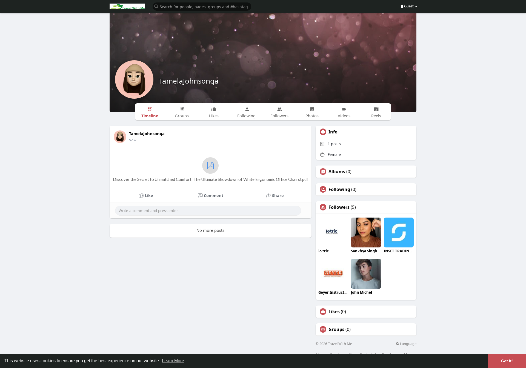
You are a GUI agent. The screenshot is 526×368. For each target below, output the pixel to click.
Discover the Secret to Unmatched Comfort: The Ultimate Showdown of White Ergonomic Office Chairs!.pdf (210, 179)
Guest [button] (408, 6)
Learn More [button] (173, 360)
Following (339, 189)
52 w (132, 140)
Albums (336, 171)
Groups (336, 329)
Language (407, 344)
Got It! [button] (507, 361)
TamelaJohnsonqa (189, 81)
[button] (202, 6)
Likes (334, 311)
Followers (339, 207)
